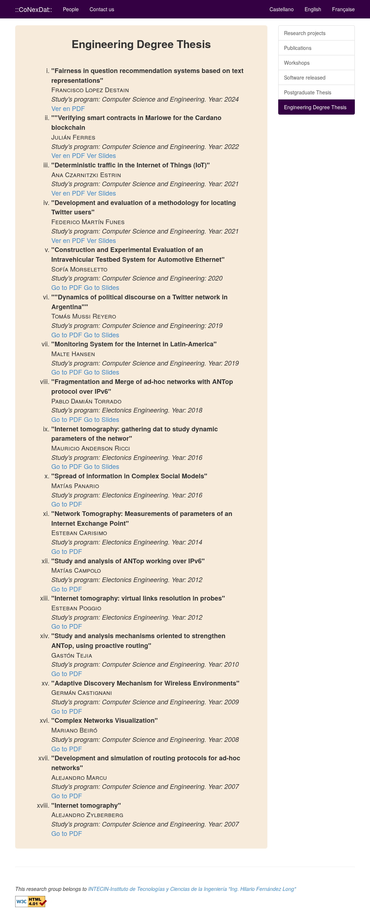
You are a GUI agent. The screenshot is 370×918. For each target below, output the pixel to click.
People (71, 9)
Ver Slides (101, 155)
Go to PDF (66, 287)
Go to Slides (101, 287)
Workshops (297, 62)
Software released (305, 77)
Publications (297, 47)
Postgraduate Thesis (307, 92)
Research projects (305, 33)
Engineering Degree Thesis (315, 107)
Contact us (102, 9)
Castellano (282, 9)
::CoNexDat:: (33, 9)
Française (343, 9)
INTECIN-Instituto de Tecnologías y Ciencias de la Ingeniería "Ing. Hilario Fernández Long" (192, 888)
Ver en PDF (68, 108)
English (313, 9)
